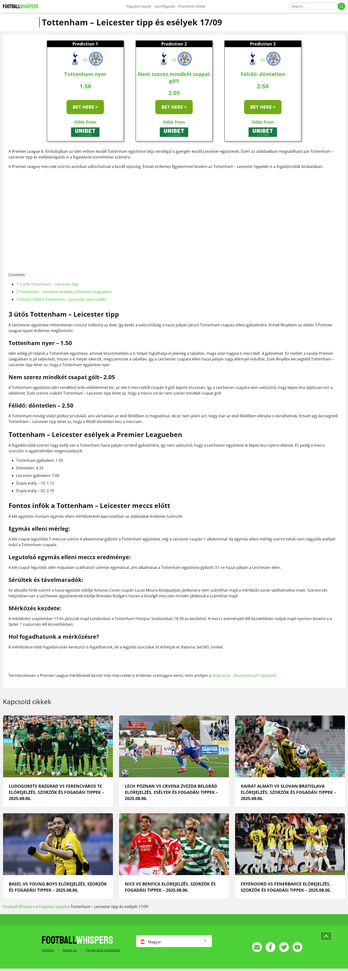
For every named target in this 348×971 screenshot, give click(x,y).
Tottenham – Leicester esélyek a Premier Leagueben (64, 291)
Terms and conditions (103, 950)
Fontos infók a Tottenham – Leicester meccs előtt (61, 299)
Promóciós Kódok (191, 6)
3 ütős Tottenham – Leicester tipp (47, 284)
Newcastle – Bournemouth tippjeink (244, 675)
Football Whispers (19, 906)
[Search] (341, 6)
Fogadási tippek (138, 6)
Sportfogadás (164, 6)
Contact (48, 950)
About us (70, 950)
